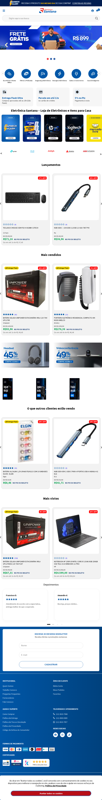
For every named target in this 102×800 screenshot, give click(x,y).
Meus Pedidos (58, 690)
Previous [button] (1, 153)
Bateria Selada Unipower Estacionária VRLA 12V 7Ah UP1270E (25, 319)
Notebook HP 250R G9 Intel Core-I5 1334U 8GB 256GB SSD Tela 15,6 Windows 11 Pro (76, 562)
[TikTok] (69, 735)
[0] (97, 10)
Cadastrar (51, 664)
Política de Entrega (10, 718)
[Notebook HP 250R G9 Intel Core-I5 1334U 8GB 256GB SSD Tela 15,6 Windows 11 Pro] (76, 531)
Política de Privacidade (55, 785)
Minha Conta (58, 686)
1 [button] (48, 59)
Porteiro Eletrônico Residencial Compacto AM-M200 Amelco (74, 319)
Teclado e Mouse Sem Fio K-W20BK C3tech (20, 228)
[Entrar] (92, 11)
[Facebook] (55, 735)
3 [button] (54, 59)
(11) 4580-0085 (61, 718)
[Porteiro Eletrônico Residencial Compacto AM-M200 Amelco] (76, 287)
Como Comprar (9, 714)
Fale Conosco (8, 702)
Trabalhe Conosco (10, 690)
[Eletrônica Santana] (47, 11)
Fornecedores (8, 698)
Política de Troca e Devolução (14, 722)
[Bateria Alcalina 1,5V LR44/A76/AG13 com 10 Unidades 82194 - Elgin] (25, 441)
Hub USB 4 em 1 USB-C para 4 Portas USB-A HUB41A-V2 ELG (76, 472)
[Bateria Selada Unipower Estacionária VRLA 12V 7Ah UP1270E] (25, 287)
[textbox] (51, 18)
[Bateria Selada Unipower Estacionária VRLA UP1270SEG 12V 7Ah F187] (25, 531)
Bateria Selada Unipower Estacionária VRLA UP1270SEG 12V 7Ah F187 (22, 562)
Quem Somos (8, 686)
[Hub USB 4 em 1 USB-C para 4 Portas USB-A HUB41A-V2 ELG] (76, 441)
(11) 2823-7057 (61, 722)
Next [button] (101, 153)
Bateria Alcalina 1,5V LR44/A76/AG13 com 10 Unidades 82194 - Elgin (25, 472)
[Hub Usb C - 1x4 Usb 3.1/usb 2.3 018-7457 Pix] (76, 197)
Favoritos (57, 694)
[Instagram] (62, 735)
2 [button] (51, 59)
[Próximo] (99, 73)
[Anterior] (3, 73)
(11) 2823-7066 (61, 714)
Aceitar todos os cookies (51, 793)
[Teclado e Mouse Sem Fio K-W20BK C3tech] (25, 197)
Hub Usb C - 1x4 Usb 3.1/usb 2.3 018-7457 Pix (71, 228)
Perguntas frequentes (11, 694)
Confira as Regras (81, 3)
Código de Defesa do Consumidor (16, 730)
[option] (51, 38)
